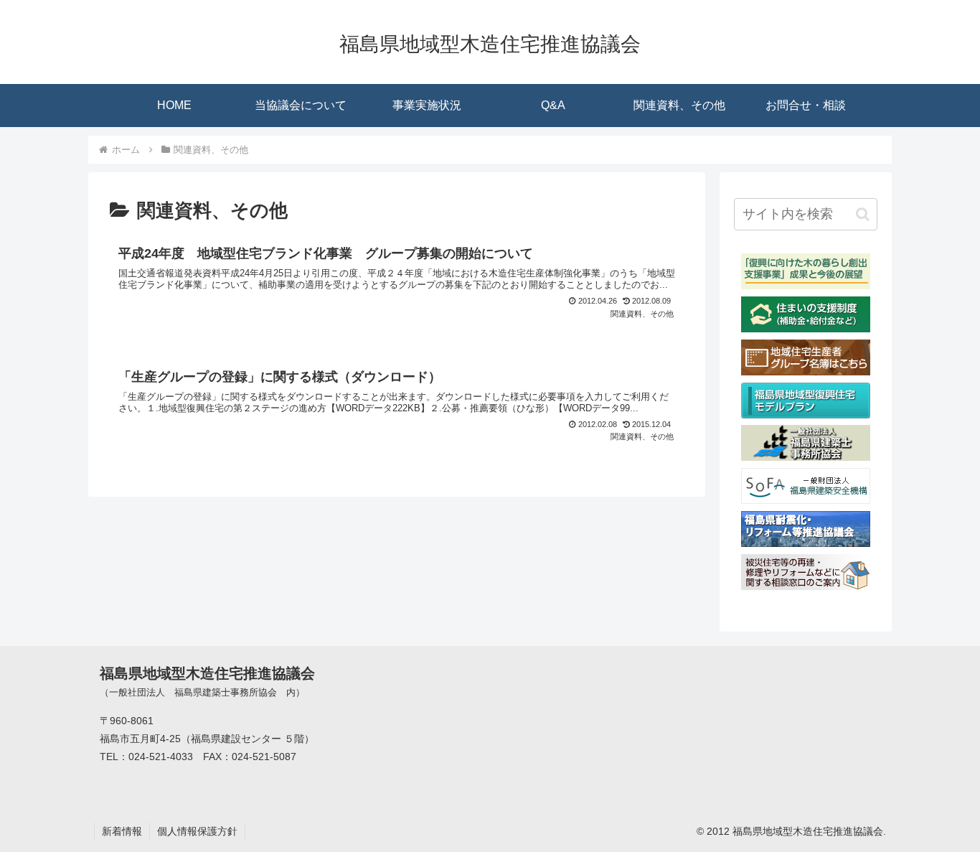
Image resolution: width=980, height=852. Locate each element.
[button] (862, 214)
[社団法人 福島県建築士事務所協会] (805, 457)
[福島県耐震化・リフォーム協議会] (805, 543)
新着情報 (122, 831)
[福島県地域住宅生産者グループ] (805, 371)
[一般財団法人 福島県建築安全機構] (805, 500)
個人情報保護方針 (197, 831)
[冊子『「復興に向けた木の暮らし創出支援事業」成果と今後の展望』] (805, 285)
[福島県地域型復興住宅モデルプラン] (805, 414)
